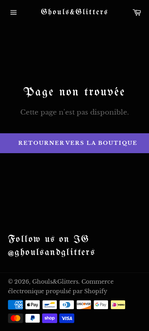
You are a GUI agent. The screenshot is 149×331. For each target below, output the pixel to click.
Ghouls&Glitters (74, 12)
